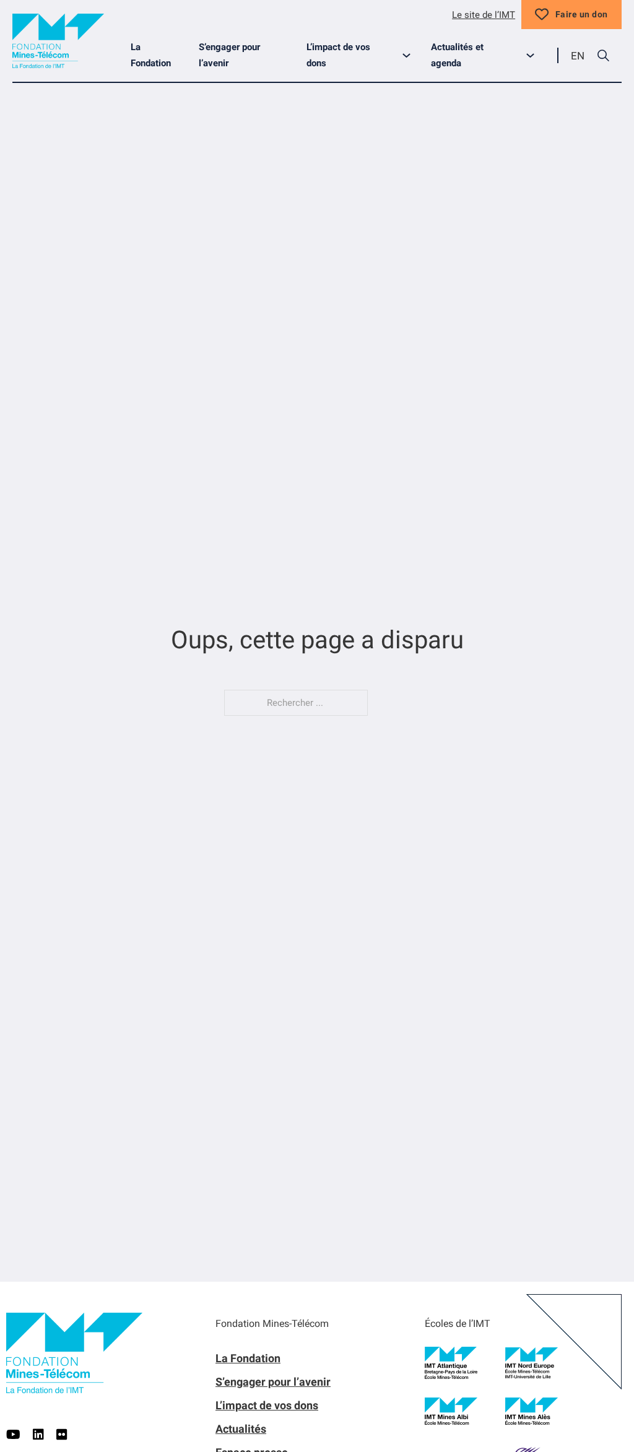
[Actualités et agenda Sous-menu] (535, 55)
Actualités (240, 1428)
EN (577, 56)
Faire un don (581, 14)
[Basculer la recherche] (603, 55)
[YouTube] (13, 1434)
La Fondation (151, 55)
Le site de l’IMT (483, 14)
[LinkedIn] (38, 1434)
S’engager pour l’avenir (229, 55)
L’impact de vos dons (338, 55)
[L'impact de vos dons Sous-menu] (411, 55)
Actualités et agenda (457, 55)
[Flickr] (61, 1434)
